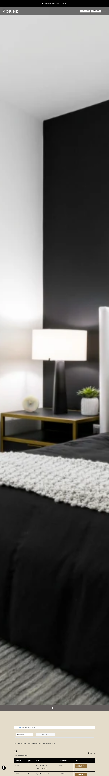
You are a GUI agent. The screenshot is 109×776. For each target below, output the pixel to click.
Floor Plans (18, 727)
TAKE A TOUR (85, 11)
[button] (54, 3)
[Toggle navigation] (104, 11)
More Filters (45, 734)
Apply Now (81, 766)
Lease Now (97, 11)
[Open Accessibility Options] (3, 768)
